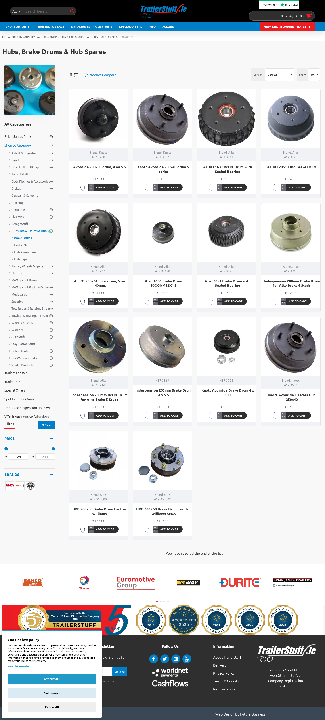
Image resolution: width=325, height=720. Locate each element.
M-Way (188, 594)
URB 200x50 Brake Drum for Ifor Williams (99, 511)
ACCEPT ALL (52, 679)
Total (84, 594)
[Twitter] (164, 658)
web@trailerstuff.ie (285, 675)
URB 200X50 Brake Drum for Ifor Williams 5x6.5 (163, 511)
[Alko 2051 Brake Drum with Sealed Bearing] (226, 232)
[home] (3, 36)
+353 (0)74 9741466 (285, 670)
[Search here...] (71, 11)
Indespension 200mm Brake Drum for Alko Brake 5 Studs (99, 397)
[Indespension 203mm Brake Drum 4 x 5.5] (162, 346)
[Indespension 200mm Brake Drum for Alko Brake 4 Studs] (290, 232)
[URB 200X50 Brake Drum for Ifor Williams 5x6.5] (162, 460)
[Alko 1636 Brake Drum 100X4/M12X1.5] (162, 232)
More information (19, 666)
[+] (91, 185)
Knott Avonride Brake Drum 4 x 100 (227, 392)
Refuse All (52, 707)
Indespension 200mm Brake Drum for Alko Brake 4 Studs (292, 283)
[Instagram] (175, 658)
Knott (103, 152)
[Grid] (70, 75)
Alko (231, 152)
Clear (48, 425)
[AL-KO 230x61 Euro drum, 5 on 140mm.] (98, 232)
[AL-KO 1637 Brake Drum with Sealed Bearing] (226, 118)
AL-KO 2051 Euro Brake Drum (291, 167)
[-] (91, 189)
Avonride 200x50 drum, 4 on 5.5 (99, 167)
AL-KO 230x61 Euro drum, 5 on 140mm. (99, 283)
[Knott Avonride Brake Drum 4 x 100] (226, 346)
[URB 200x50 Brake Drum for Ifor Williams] (98, 460)
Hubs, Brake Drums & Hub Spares (62, 36)
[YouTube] (186, 658)
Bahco (32, 594)
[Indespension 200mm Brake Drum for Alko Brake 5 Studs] (98, 346)
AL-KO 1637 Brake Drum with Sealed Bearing (227, 169)
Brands (11, 474)
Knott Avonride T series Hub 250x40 (292, 397)
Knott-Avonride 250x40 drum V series (163, 169)
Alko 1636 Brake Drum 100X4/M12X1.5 (163, 283)
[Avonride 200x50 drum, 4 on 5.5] (98, 118)
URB (103, 494)
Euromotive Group (136, 594)
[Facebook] (153, 658)
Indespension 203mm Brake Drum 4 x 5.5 (164, 392)
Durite (241, 594)
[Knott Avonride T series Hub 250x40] (290, 346)
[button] (106, 187)
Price (9, 438)
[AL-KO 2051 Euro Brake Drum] (290, 118)
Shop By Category (23, 36)
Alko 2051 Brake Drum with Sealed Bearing (227, 283)
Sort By (258, 74)
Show (302, 74)
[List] (76, 75)
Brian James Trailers (292, 594)
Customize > (52, 693)
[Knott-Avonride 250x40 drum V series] (162, 118)
